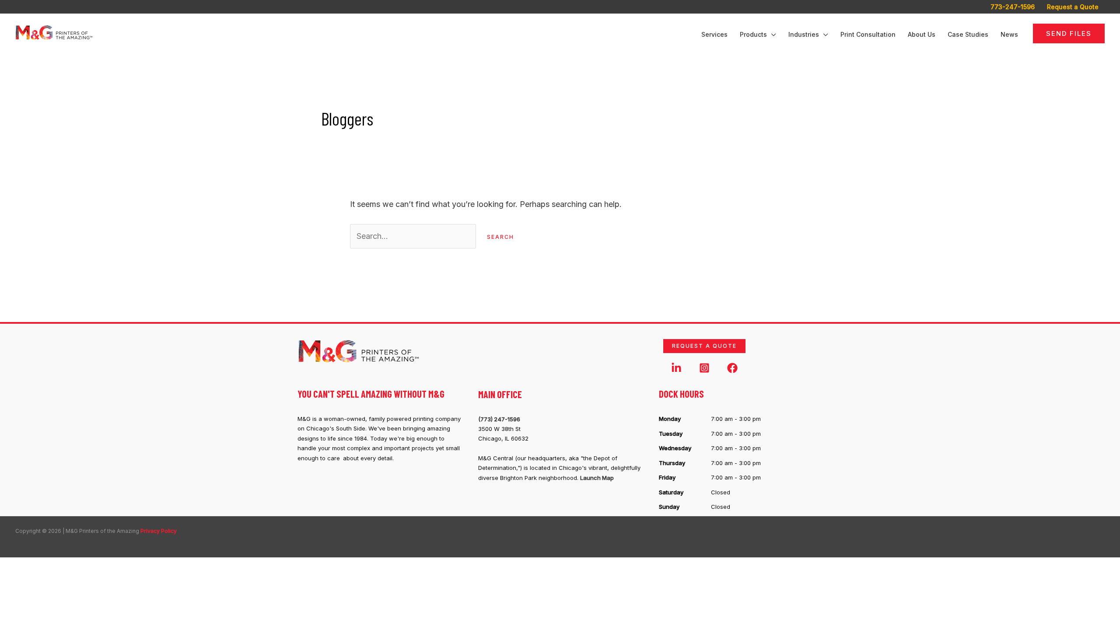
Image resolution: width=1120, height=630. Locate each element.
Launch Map (597, 477)
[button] (771, 34)
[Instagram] (704, 367)
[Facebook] (732, 367)
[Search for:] (414, 236)
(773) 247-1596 (499, 419)
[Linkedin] (676, 367)
